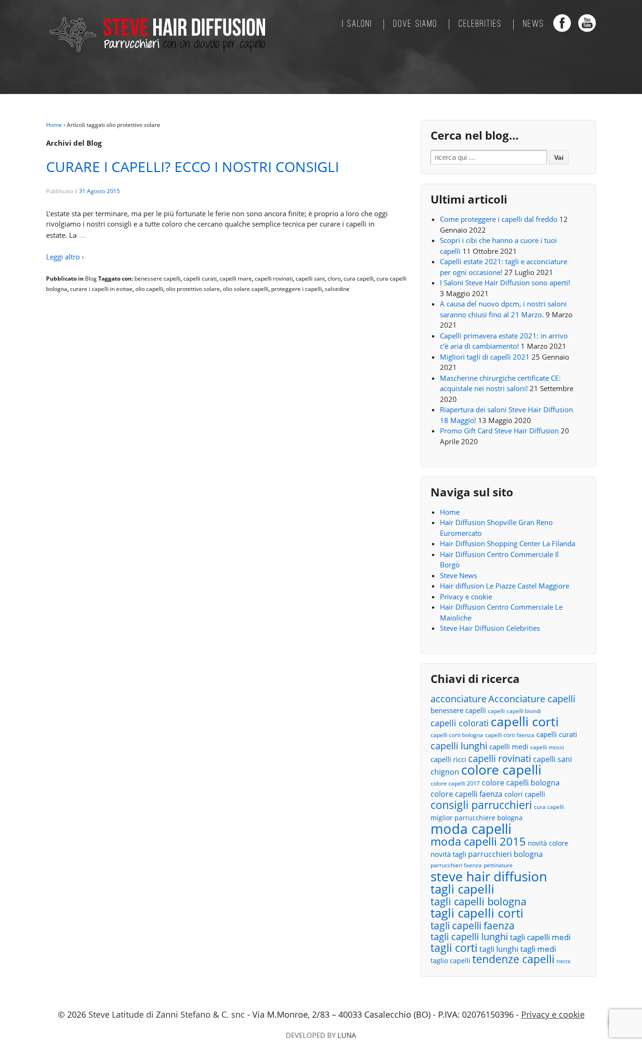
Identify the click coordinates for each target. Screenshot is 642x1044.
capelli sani (310, 279)
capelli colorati (460, 723)
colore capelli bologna (521, 782)
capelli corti (525, 721)
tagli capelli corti (477, 913)
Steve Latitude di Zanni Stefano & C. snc (166, 1014)
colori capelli (524, 794)
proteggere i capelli (296, 289)
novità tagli (448, 854)
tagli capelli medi (540, 937)
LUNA (346, 1035)
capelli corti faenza (509, 735)
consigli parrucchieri (481, 805)
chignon (445, 772)
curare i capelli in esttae (101, 289)
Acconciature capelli (531, 699)
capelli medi (508, 746)
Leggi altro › (65, 256)
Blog (91, 279)
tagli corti (454, 948)
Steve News (458, 575)
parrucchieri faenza (456, 865)
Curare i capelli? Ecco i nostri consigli (192, 166)
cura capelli (359, 279)
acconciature (458, 698)
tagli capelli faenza (473, 925)
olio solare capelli (245, 289)
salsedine (337, 289)
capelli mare (235, 279)
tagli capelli (462, 889)
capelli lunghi (459, 745)
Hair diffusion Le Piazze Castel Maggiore (504, 585)
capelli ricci (448, 759)
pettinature (498, 865)
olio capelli (149, 289)
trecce (563, 961)
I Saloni (357, 24)
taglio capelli (450, 960)
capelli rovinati (274, 279)
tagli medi (538, 948)
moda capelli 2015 (478, 841)
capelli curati (200, 279)
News (533, 24)
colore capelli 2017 (455, 783)
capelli (496, 711)
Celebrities (480, 24)
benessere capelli (157, 279)
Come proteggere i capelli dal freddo (498, 219)
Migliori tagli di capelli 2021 (485, 356)
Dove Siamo (415, 24)
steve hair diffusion (489, 876)
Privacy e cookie (466, 596)
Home (54, 125)
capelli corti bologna (457, 735)
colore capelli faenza (466, 794)
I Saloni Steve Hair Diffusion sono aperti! (505, 282)
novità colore (548, 843)
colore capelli (501, 769)
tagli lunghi (498, 949)
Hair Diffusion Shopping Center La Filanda (507, 543)
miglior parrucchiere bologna (477, 817)
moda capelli (471, 829)
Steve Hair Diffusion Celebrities (490, 628)
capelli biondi (524, 711)
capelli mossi (547, 747)
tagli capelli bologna (478, 901)
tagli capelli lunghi (469, 937)
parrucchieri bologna (505, 854)
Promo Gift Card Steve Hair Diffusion (499, 430)
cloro (334, 279)
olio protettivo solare (193, 289)
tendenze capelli (513, 959)
